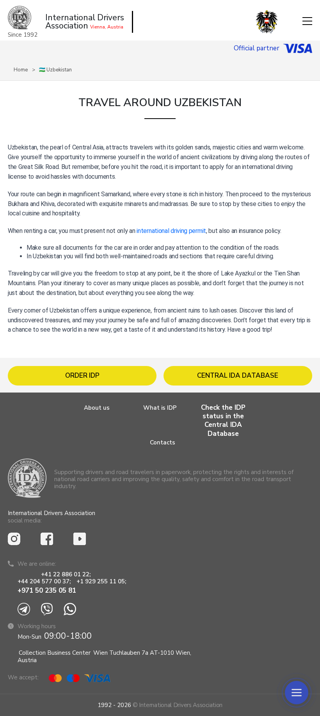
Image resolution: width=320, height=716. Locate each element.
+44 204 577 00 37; (44, 581)
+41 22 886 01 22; (66, 574)
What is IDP (160, 408)
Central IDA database (237, 375)
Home (21, 69)
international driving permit (171, 231)
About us (97, 408)
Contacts (162, 442)
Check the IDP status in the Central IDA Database (223, 420)
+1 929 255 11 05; (102, 581)
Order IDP (82, 375)
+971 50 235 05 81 (47, 590)
